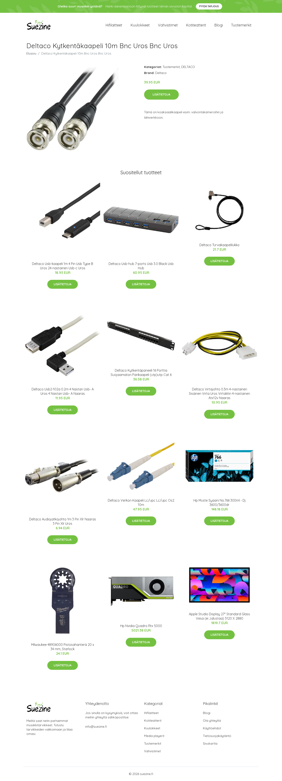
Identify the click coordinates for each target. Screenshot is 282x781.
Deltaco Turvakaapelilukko (219, 245)
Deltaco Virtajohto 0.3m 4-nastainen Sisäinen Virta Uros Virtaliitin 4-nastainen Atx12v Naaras (219, 393)
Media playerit (154, 736)
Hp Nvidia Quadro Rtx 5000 (141, 626)
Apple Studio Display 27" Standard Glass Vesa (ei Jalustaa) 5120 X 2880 (219, 616)
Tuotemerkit (241, 25)
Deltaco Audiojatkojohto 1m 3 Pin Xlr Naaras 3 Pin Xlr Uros (62, 521)
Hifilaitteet (113, 25)
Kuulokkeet (140, 25)
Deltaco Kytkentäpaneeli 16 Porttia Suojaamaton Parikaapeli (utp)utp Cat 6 (141, 372)
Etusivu (31, 53)
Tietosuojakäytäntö (217, 736)
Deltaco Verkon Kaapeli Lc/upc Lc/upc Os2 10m (141, 502)
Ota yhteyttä (212, 721)
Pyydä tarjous (209, 6)
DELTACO (188, 67)
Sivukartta (210, 743)
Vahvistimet (168, 25)
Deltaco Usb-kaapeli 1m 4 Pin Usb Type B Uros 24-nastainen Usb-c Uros (62, 266)
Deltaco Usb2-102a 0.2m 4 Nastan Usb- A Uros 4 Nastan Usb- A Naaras (63, 391)
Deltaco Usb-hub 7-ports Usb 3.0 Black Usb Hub (141, 266)
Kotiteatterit (196, 25)
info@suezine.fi (96, 727)
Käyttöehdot (212, 728)
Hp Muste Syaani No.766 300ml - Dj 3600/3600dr (219, 502)
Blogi (218, 25)
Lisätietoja (161, 94)
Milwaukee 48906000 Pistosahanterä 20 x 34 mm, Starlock (62, 647)
